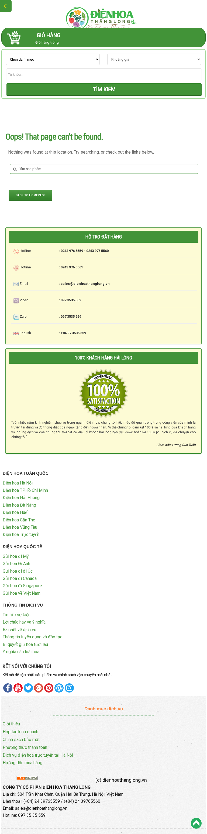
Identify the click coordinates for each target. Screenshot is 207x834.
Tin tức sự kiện (16, 614)
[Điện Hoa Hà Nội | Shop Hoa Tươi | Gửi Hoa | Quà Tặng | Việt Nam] (103, 17)
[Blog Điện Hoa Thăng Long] (59, 687)
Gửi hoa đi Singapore (22, 585)
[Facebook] (7, 687)
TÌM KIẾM (104, 89)
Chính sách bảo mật (21, 739)
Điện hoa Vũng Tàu (20, 527)
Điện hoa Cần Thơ (19, 519)
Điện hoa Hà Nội (18, 483)
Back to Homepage (30, 195)
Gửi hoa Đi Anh (16, 563)
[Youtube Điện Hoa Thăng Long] (18, 687)
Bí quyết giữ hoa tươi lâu (25, 644)
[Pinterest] (28, 687)
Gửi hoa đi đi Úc (18, 571)
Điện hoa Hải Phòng (21, 497)
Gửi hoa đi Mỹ (16, 556)
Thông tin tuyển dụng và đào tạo (33, 636)
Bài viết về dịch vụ (19, 629)
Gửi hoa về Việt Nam (21, 593)
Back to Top (196, 823)
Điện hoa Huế (15, 512)
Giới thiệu (11, 723)
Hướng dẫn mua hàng (22, 762)
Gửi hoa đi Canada (20, 578)
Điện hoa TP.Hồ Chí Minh (25, 490)
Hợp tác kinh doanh (20, 731)
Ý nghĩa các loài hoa (21, 651)
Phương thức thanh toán (25, 747)
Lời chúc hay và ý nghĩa (24, 622)
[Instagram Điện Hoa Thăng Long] (69, 687)
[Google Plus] (38, 687)
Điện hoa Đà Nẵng (19, 505)
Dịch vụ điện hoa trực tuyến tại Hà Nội (38, 755)
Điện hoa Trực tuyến (21, 534)
